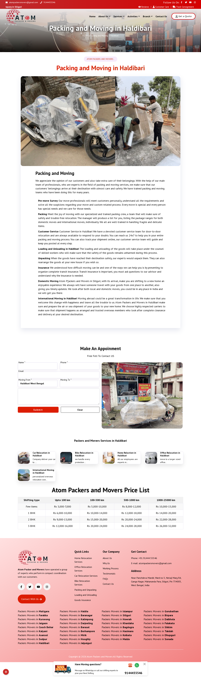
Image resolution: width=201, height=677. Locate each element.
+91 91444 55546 (148, 558)
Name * (22, 362)
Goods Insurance (82, 600)
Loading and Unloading (85, 594)
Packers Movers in (33, 611)
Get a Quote (185, 16)
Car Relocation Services (86, 575)
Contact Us (161, 16)
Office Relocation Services (83, 568)
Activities (133, 16)
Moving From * (25, 380)
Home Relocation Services (83, 560)
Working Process (111, 568)
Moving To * (65, 380)
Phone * (64, 362)
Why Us (106, 563)
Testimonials (109, 573)
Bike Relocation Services (82, 582)
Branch (146, 16)
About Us (103, 16)
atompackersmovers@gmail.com (23, 2)
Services (117, 16)
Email (21, 371)
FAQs (105, 578)
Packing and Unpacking (85, 589)
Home (92, 16)
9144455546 (49, 2)
